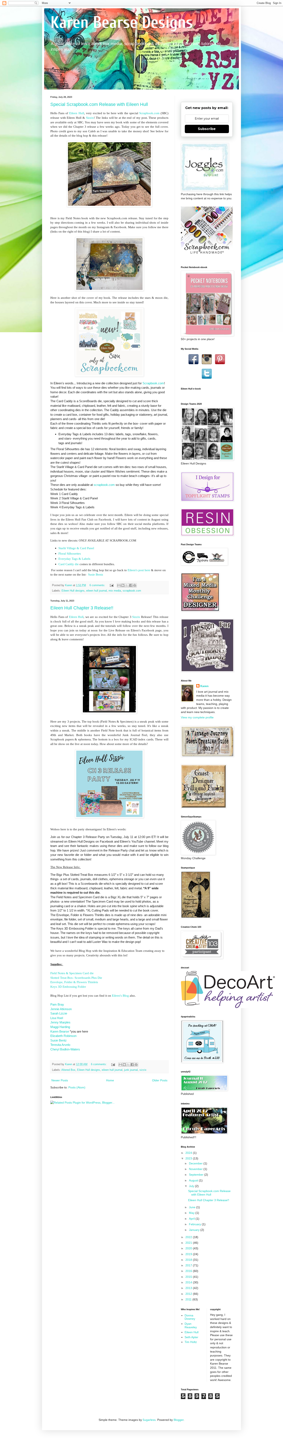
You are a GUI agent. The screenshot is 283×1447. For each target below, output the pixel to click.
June (192, 1207)
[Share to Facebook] (131, 585)
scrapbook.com (132, 590)
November (196, 1169)
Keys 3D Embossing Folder (68, 986)
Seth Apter (191, 1337)
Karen (204, 686)
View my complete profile (197, 717)
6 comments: (97, 585)
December (196, 1163)
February (195, 1224)
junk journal (131, 1069)
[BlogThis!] (123, 585)
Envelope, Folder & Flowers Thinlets (74, 982)
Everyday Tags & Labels (74, 558)
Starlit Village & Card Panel (76, 548)
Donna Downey (190, 1317)
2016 (189, 1271)
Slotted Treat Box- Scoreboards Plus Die (76, 977)
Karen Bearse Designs (121, 22)
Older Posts (159, 1080)
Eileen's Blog (120, 995)
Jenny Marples (60, 1022)
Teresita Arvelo (60, 1044)
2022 (189, 1237)
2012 (189, 1293)
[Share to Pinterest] (135, 585)
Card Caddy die (68, 564)
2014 (189, 1282)
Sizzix (90, 117)
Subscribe (207, 129)
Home (110, 1080)
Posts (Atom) (76, 1087)
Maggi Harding (60, 1027)
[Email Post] (111, 585)
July (192, 1186)
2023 (189, 1158)
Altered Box (68, 1069)
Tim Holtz (191, 1342)
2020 (189, 1248)
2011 (188, 1299)
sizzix (142, 1069)
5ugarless (149, 1419)
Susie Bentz (95, 574)
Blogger (179, 1419)
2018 (189, 1259)
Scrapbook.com (149, 113)
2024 (189, 1152)
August (194, 1180)
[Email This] (119, 585)
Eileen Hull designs (73, 590)
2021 (189, 1242)
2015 (189, 1276)
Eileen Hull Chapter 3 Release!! (81, 607)
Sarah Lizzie (58, 1013)
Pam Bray (57, 1004)
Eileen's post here (139, 570)
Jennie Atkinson (61, 1009)
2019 (189, 1254)
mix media (115, 590)
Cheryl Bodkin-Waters (65, 1049)
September (196, 1174)
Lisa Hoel (56, 1018)
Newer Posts (59, 1080)
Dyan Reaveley (191, 1325)
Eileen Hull (76, 113)
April (192, 1218)
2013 (189, 1288)
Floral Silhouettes (69, 553)
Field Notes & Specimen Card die (72, 973)
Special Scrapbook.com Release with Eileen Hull (99, 104)
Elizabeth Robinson (63, 1036)
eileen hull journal (96, 590)
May (192, 1212)
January (194, 1229)
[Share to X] (127, 585)
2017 (189, 1265)
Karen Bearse (59, 1031)
